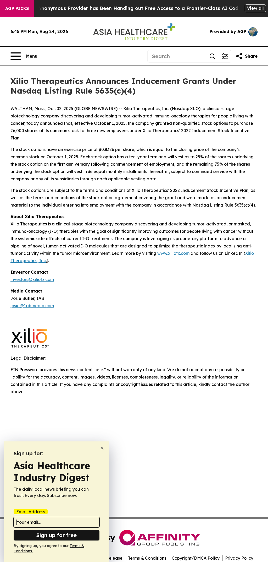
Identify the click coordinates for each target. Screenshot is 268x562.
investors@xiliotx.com (32, 279)
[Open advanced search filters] (225, 56)
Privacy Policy (239, 558)
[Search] (212, 56)
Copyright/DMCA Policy (196, 558)
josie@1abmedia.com (32, 305)
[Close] (102, 448)
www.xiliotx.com (173, 253)
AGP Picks (17, 8)
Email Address (30, 511)
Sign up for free (56, 535)
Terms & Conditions (147, 558)
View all (255, 8)
